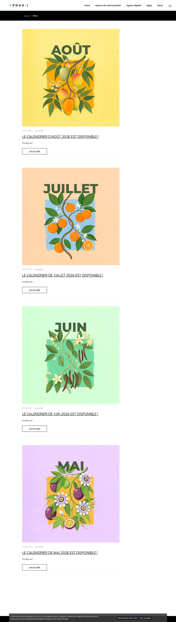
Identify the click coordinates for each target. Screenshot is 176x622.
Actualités (39, 130)
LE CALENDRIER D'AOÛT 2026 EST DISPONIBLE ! (60, 136)
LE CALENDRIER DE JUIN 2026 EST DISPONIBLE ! (60, 414)
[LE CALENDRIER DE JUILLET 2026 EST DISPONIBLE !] (70, 216)
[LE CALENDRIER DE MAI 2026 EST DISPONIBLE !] (70, 494)
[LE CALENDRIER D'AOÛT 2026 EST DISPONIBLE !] (70, 77)
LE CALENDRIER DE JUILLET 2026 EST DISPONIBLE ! (62, 275)
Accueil (27, 16)
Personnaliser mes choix (127, 618)
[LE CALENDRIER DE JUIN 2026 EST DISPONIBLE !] (70, 355)
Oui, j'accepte (145, 618)
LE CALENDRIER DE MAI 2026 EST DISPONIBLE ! (59, 553)
